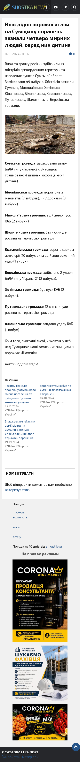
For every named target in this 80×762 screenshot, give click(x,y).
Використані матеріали (20, 757)
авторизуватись (17, 490)
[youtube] (55, 7)
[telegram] (65, 7)
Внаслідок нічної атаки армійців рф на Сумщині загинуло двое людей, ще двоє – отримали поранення (20, 430)
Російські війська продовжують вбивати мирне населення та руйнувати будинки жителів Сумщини (20, 394)
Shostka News (26, 752)
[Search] (74, 7)
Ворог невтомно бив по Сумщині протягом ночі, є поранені (55, 390)
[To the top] (76, 747)
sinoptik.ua (54, 546)
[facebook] (46, 7)
